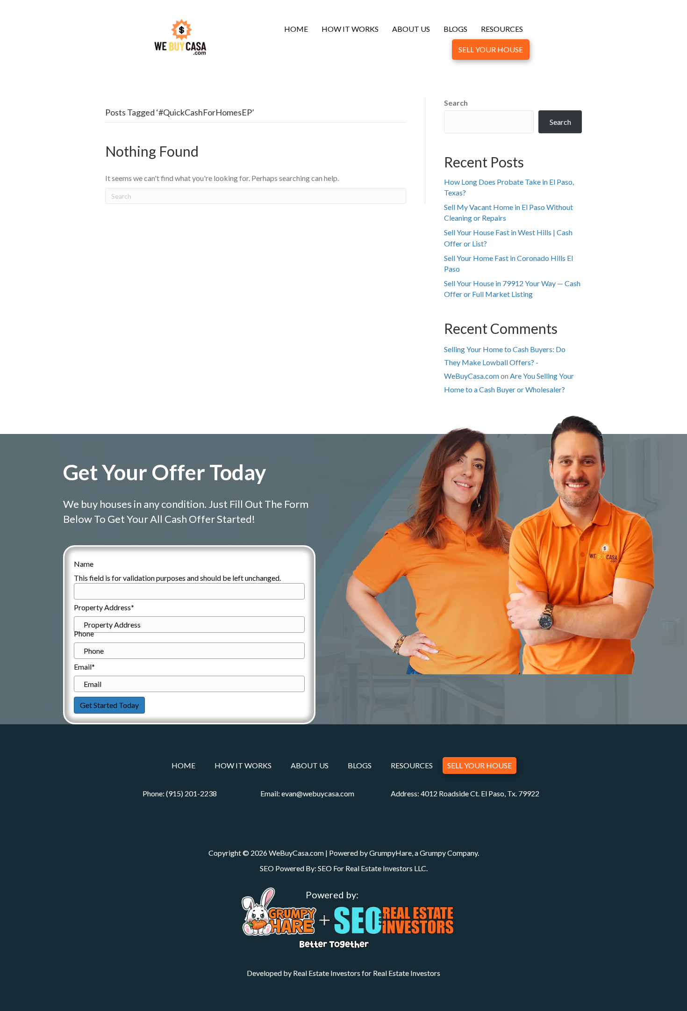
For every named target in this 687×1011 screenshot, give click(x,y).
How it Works (350, 28)
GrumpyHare (390, 852)
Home (296, 28)
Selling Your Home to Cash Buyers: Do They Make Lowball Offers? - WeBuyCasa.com (504, 363)
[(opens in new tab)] (279, 910)
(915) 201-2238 (191, 793)
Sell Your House (490, 49)
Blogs (455, 28)
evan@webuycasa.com (317, 793)
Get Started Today (109, 704)
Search (456, 102)
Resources (502, 28)
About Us (411, 28)
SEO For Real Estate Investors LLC (372, 868)
